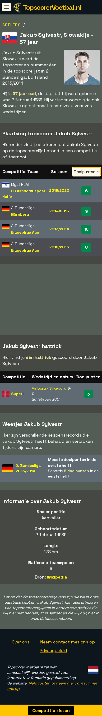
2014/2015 (59, 211)
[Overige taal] (92, 669)
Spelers (11, 24)
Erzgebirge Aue (25, 232)
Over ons (21, 642)
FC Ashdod (21, 190)
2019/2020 (59, 190)
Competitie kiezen (51, 710)
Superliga (20, 393)
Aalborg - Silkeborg (49, 388)
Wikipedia (57, 577)
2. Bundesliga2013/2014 (28, 468)
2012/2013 (59, 247)
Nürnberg (20, 214)
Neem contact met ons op (67, 642)
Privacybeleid (53, 650)
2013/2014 (59, 229)
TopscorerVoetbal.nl (52, 7)
